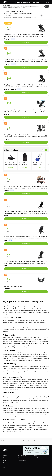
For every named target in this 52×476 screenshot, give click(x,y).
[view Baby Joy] (9, 104)
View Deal (11, 167)
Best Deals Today (22, 460)
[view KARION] (8, 205)
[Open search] (46, 2)
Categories (36, 457)
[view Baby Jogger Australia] (9, 78)
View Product (26, 42)
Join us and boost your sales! (32, 452)
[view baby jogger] (9, 28)
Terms (4, 467)
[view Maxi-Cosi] (11, 157)
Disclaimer (5, 470)
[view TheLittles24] (25, 157)
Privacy (4, 465)
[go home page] (5, 2)
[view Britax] (8, 230)
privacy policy (23, 7)
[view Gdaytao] (8, 180)
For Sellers (20, 457)
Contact (4, 460)
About (4, 457)
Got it (46, 6)
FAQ (4, 462)
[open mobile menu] (48, 2)
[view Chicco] (39, 157)
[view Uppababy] (8, 280)
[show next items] (46, 150)
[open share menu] (41, 15)
